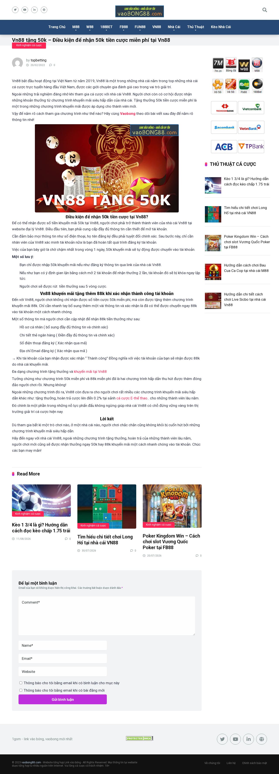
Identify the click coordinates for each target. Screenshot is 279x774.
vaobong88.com (31, 762)
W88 (89, 27)
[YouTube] (25, 10)
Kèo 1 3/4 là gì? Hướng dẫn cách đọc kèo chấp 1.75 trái (41, 527)
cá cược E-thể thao (131, 398)
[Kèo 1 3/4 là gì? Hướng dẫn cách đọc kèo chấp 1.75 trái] (41, 500)
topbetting (38, 60)
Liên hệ (231, 763)
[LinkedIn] (34, 10)
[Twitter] (15, 10)
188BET (106, 27)
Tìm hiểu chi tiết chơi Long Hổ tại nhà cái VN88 (105, 539)
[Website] (44, 10)
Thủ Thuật (195, 27)
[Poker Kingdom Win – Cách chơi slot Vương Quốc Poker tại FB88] (172, 506)
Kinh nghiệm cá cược (29, 45)
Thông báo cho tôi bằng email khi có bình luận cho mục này (71, 683)
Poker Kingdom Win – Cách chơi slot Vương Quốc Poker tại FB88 (171, 541)
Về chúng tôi (212, 763)
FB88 (124, 27)
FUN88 (140, 27)
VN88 (156, 27)
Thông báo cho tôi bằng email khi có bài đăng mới (64, 690)
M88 (75, 27)
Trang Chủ (56, 27)
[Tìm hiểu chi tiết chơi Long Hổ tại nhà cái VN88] (106, 506)
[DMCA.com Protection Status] (139, 739)
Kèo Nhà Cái (221, 27)
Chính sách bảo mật (254, 763)
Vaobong (127, 113)
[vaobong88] (139, 11)
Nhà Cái (174, 27)
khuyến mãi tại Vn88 (90, 371)
